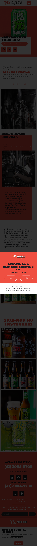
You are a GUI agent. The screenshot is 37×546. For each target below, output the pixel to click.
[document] (18, 273)
